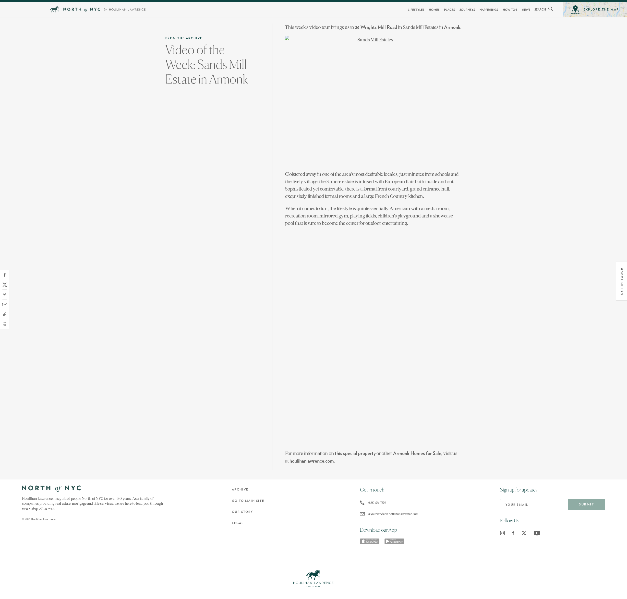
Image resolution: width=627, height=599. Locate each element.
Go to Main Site (248, 500)
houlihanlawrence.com (311, 461)
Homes (434, 9)
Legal (238, 523)
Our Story (242, 511)
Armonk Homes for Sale (417, 453)
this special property (355, 453)
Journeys (467, 9)
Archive (240, 489)
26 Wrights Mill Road (376, 27)
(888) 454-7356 (377, 502)
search (540, 9)
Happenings (489, 9)
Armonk (452, 27)
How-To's (510, 9)
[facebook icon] (513, 533)
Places (449, 9)
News (526, 9)
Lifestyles (416, 9)
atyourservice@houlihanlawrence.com (393, 514)
